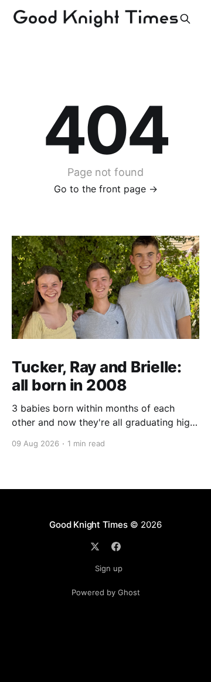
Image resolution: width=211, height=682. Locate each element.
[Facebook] (116, 546)
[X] (95, 546)
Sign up (108, 568)
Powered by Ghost (106, 592)
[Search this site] (185, 18)
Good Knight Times (88, 524)
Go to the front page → (106, 189)
